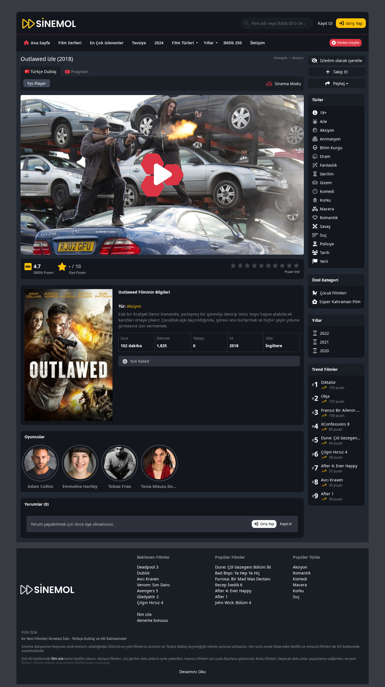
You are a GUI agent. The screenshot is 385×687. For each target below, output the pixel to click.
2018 (233, 345)
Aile (323, 121)
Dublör (143, 573)
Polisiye (327, 243)
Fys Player (36, 83)
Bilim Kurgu (331, 147)
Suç (323, 235)
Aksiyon (298, 58)
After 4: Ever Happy (233, 590)
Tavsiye (139, 42)
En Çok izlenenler (106, 42)
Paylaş (338, 83)
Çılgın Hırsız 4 (150, 602)
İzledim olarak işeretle (340, 60)
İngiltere (273, 345)
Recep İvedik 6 (228, 584)
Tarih (324, 252)
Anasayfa (280, 58)
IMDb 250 (233, 42)
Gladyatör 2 (148, 596)
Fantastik (328, 165)
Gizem (326, 182)
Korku (325, 200)
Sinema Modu (288, 83)
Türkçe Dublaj (42, 71)
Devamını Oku (192, 671)
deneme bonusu (152, 620)
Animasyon (330, 139)
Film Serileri (69, 42)
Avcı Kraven (148, 579)
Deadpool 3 (147, 567)
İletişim (257, 42)
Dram (325, 156)
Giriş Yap (354, 23)
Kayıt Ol (325, 23)
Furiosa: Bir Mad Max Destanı (243, 579)
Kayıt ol (285, 523)
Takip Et (340, 71)
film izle (144, 614)
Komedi (327, 191)
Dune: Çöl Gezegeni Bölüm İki (243, 567)
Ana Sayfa (40, 42)
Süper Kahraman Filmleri (339, 301)
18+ (323, 112)
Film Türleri (183, 42)
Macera (327, 209)
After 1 (221, 596)
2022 (324, 333)
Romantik (329, 217)
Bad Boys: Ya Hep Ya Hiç (237, 573)
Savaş (325, 226)
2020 (324, 350)
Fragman (79, 71)
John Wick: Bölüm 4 (233, 602)
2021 (324, 342)
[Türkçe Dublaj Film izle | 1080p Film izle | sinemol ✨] (49, 23)
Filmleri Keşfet (347, 42)
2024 (158, 42)
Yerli (324, 261)
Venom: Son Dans (153, 584)
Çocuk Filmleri (333, 293)
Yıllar (209, 42)
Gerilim (327, 174)
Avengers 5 (147, 590)
